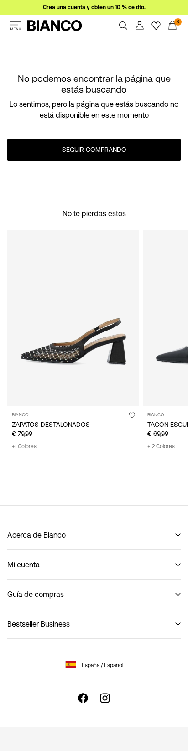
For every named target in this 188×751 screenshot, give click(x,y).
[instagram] (105, 698)
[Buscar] (123, 25)
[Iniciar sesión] (139, 25)
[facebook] (83, 698)
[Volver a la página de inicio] (54, 25)
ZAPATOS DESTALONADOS (51, 424)
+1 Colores (24, 446)
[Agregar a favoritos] (131, 414)
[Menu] (15, 25)
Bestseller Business (38, 624)
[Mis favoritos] (156, 25)
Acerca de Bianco (36, 535)
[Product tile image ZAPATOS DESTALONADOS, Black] (73, 318)
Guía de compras (35, 594)
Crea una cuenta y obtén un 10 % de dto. (94, 7)
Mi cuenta (23, 564)
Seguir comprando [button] (94, 149)
